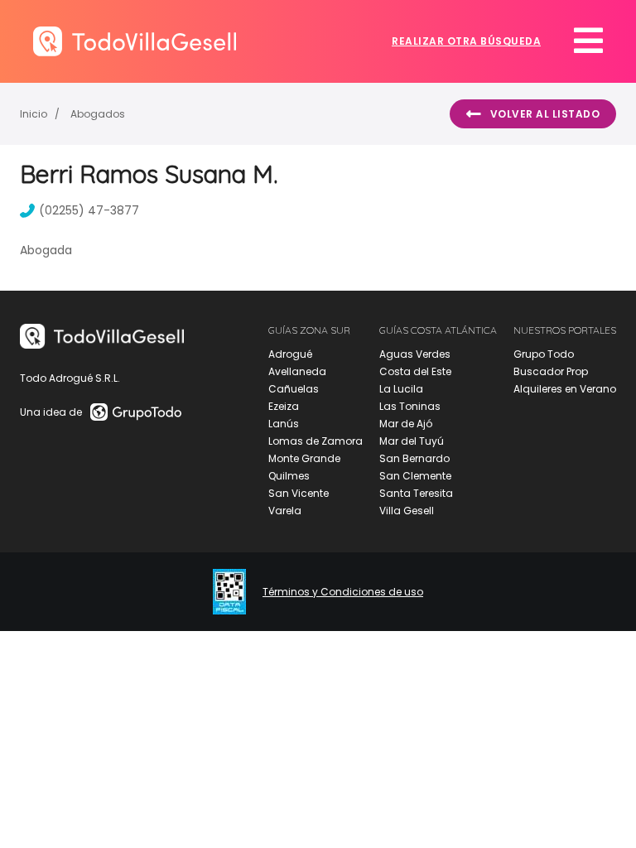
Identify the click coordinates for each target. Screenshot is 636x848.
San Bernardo (414, 458)
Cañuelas (293, 389)
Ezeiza (283, 406)
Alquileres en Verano (564, 389)
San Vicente (298, 493)
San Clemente (415, 476)
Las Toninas (410, 406)
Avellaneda (297, 371)
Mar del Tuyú (411, 441)
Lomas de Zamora (315, 441)
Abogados (97, 114)
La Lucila (401, 389)
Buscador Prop (550, 371)
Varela (284, 511)
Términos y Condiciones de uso (343, 592)
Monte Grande (304, 458)
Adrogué (290, 354)
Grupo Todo (543, 354)
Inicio (33, 114)
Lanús (283, 424)
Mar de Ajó (405, 424)
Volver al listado (545, 114)
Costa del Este (415, 371)
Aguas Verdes (414, 354)
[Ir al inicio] (134, 40)
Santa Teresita (416, 493)
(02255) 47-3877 (89, 210)
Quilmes (289, 476)
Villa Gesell (406, 511)
